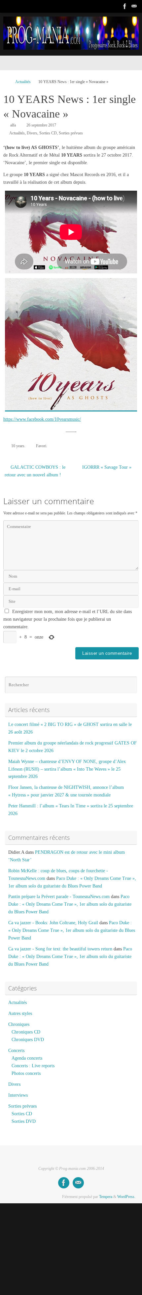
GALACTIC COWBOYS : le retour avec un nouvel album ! (35, 471)
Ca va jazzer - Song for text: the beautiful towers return (60, 948)
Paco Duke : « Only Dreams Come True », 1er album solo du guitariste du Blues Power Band (69, 904)
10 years (17, 446)
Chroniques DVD (28, 1039)
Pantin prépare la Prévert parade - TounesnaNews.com (59, 896)
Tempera (105, 1196)
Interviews (18, 1095)
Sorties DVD (24, 1121)
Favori (41, 446)
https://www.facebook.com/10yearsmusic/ (42, 419)
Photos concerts (26, 1073)
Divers (32, 133)
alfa (13, 125)
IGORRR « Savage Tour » (107, 467)
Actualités (23, 81)
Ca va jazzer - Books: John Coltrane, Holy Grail (53, 922)
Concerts (16, 1050)
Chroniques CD (26, 1032)
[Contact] (134, 6)
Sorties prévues (71, 133)
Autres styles (20, 1013)
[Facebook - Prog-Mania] (124, 6)
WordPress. (126, 1196)
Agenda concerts (27, 1058)
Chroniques (18, 1024)
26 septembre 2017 (41, 125)
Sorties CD (48, 133)
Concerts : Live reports (33, 1065)
